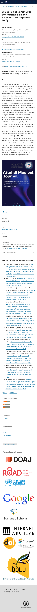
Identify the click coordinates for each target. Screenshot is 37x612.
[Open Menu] (2, 2)
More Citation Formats (9, 252)
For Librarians (7, 435)
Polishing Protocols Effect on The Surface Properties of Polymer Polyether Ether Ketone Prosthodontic (20, 344)
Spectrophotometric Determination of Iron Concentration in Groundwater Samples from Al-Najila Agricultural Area (20, 321)
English (5, 419)
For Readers (6, 430)
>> (16, 393)
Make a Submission (10, 444)
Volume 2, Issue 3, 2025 (21, 6)
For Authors (6, 433)
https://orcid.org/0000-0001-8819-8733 (13, 37)
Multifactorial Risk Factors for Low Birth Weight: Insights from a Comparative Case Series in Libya (19, 332)
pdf (6, 212)
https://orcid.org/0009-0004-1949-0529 (13, 61)
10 (13, 393)
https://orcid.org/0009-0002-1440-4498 (13, 49)
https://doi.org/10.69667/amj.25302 (16, 67)
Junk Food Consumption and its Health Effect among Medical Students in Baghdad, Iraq (20, 281)
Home (3, 6)
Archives (10, 6)
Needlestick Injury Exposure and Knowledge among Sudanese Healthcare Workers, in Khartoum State (19, 358)
